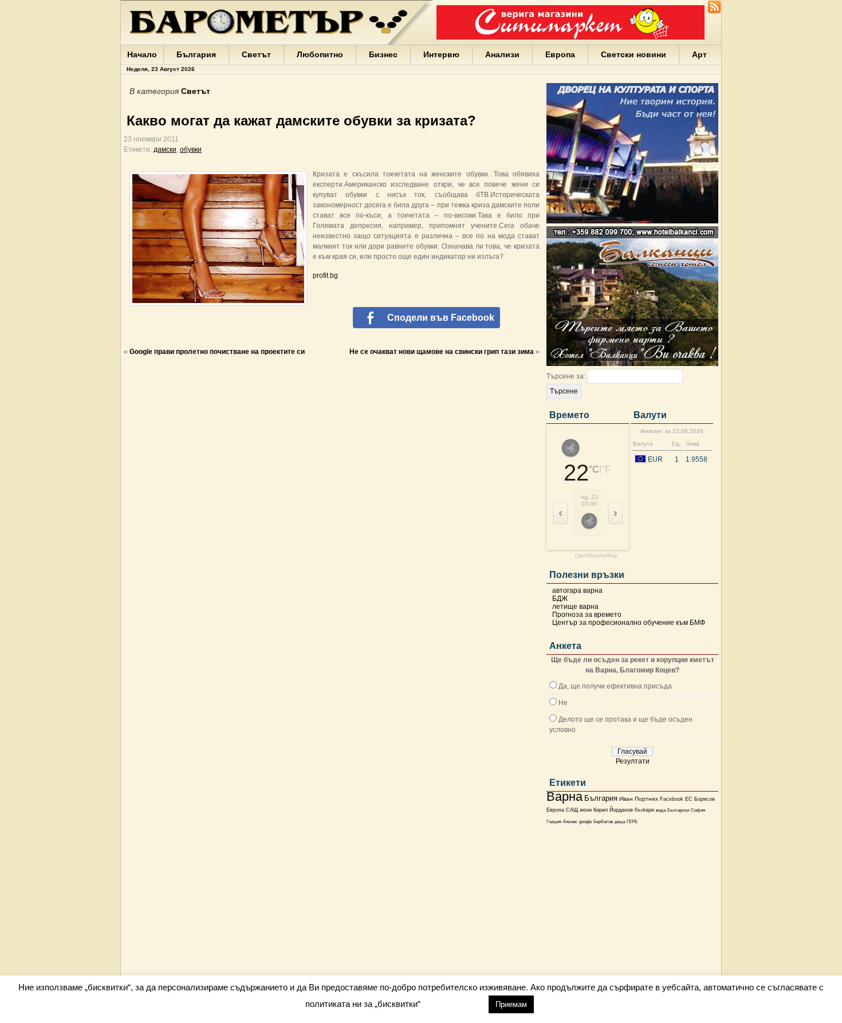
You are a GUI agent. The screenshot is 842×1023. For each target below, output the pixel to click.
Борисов (704, 799)
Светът (256, 54)
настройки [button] (454, 1004)
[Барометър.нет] (714, 11)
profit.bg (325, 276)
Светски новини (633, 54)
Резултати (633, 761)
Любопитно (320, 54)
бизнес (570, 821)
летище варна (575, 607)
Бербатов (603, 821)
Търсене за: (565, 376)
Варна (564, 796)
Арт (699, 54)
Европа (560, 54)
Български (678, 810)
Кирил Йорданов (613, 810)
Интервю (441, 54)
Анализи (502, 54)
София (698, 810)
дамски (165, 149)
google (585, 821)
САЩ (572, 810)
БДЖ (560, 599)
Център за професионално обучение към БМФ (628, 623)
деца (620, 821)
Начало (142, 54)
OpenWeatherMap (596, 555)
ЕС (689, 799)
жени (586, 810)
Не (563, 703)
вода (661, 810)
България (196, 54)
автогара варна (577, 591)
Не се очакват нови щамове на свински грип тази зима (441, 352)
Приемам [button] (511, 1004)
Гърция (553, 821)
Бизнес (383, 54)
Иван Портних (638, 799)
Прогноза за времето (586, 615)
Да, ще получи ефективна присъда (615, 686)
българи (644, 810)
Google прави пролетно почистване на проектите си (217, 352)
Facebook (671, 799)
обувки (191, 149)
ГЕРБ (632, 821)
